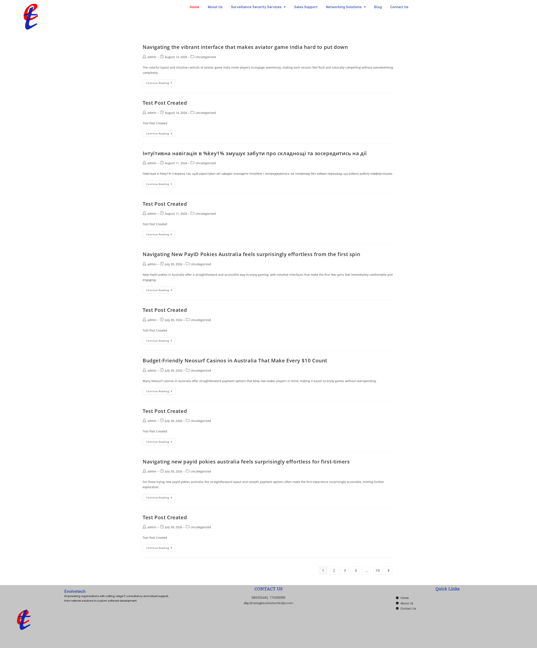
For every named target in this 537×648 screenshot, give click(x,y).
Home (194, 7)
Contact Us (399, 7)
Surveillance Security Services (256, 7)
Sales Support (306, 7)
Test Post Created (165, 102)
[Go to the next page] (388, 570)
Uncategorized (206, 57)
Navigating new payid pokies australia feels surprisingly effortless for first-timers (246, 461)
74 (377, 570)
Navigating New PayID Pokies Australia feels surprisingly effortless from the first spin (251, 254)
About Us (215, 7)
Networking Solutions (344, 7)
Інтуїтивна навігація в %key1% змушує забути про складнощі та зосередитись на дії (255, 153)
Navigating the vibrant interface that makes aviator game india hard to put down (245, 46)
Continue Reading (161, 82)
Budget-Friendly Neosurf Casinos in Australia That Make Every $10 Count (235, 360)
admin (151, 57)
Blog (378, 7)
